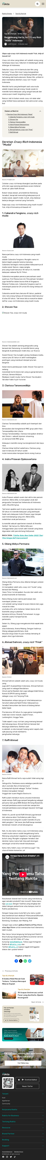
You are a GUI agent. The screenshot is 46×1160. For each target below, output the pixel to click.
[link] (11, 1020)
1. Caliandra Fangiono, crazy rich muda (21, 117)
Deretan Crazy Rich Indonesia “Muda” (20, 114)
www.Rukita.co (16, 942)
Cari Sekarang (23, 1063)
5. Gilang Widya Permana (16, 127)
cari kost (8, 904)
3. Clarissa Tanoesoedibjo (17, 122)
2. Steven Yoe (13, 119)
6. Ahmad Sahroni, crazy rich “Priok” (20, 130)
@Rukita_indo (15, 944)
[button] (27, 1086)
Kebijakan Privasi (18, 1151)
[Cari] (37, 3)
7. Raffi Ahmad (13, 132)
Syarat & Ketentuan (7, 1151)
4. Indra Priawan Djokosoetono (18, 125)
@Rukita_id (13, 947)
